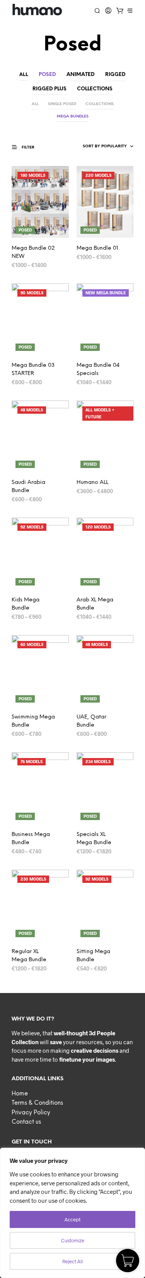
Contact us (26, 1122)
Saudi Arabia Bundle (28, 487)
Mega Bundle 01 (97, 248)
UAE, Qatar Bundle (91, 721)
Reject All (72, 1261)
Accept (72, 1219)
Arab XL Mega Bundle (95, 604)
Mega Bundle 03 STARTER (33, 369)
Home (20, 1094)
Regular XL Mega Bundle (29, 956)
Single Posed (62, 104)
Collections (99, 104)
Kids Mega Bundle (25, 604)
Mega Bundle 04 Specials (98, 369)
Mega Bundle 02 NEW (33, 252)
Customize (72, 1240)
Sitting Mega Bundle (93, 956)
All (23, 74)
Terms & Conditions (37, 1103)
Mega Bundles (73, 116)
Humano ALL (92, 482)
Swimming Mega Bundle (33, 721)
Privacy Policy (31, 1113)
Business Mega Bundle (31, 839)
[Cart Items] (119, 10)
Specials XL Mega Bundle (94, 839)
